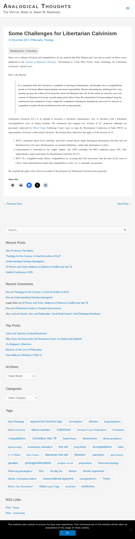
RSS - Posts (12, 507)
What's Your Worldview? (20, 486)
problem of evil (65, 463)
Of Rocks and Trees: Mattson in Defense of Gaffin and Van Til (39, 267)
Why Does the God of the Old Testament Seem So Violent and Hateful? (44, 339)
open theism (116, 455)
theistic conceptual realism (22, 478)
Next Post (124, 203)
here (29, 66)
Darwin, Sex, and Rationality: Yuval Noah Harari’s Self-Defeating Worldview (60, 313)
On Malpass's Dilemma (18, 344)
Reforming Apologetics (20, 471)
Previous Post (13, 203)
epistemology (15, 447)
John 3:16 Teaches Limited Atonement (26, 333)
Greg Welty (80, 447)
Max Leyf (11, 313)
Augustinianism (112, 421)
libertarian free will (56, 454)
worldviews (87, 486)
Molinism (79, 454)
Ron (8, 292)
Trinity (106, 478)
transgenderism (88, 478)
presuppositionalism (38, 463)
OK (67, 533)
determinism (90, 438)
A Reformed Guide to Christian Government (37, 308)
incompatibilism (102, 446)
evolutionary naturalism (40, 446)
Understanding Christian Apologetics (25, 261)
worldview (70, 486)
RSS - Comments (15, 513)
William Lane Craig (49, 486)
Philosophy (37, 40)
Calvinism (64, 429)
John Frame (32, 455)
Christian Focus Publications (92, 430)
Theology (49, 40)
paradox (13, 463)
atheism (93, 421)
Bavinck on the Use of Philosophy (24, 349)
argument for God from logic (46, 421)
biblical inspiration (40, 430)
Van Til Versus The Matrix (19, 250)
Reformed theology (108, 463)
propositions (85, 463)
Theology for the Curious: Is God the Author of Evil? (33, 256)
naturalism (98, 454)
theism (73, 471)
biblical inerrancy (16, 430)
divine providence (112, 438)
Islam (121, 446)
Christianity (118, 430)
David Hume (69, 438)
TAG (41, 471)
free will (63, 446)
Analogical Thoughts (37, 6)
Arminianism (75, 421)
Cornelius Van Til (44, 438)
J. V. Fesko (14, 454)
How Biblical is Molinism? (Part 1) (24, 355)
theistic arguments (93, 471)
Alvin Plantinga (16, 421)
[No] (131, 529)
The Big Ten (56, 471)
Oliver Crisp (39, 127)
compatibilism (16, 438)
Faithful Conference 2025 (19, 272)
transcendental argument (58, 478)
